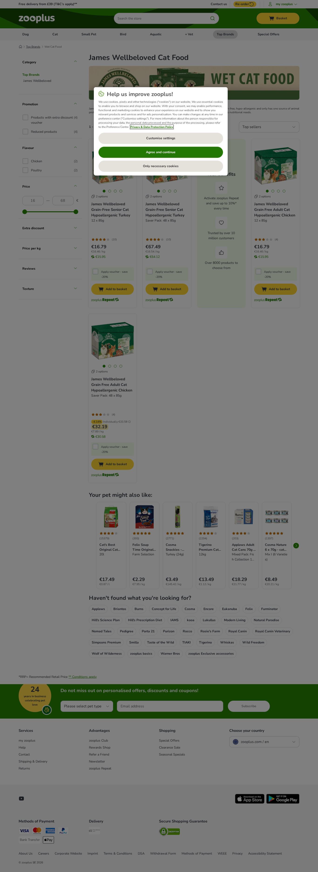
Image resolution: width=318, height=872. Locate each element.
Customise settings (160, 138)
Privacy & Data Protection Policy (151, 127)
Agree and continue (161, 152)
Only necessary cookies (161, 166)
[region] (161, 131)
